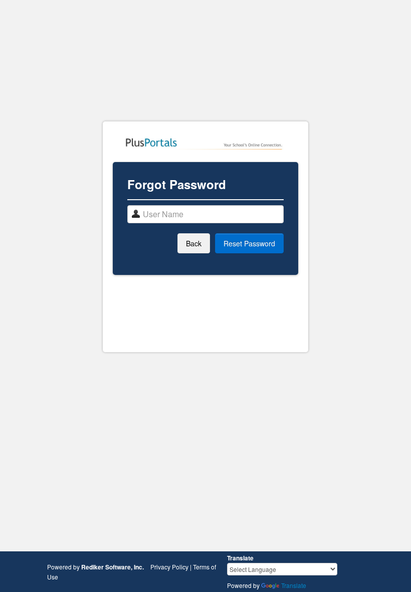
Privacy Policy (169, 566)
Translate (293, 585)
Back (193, 243)
